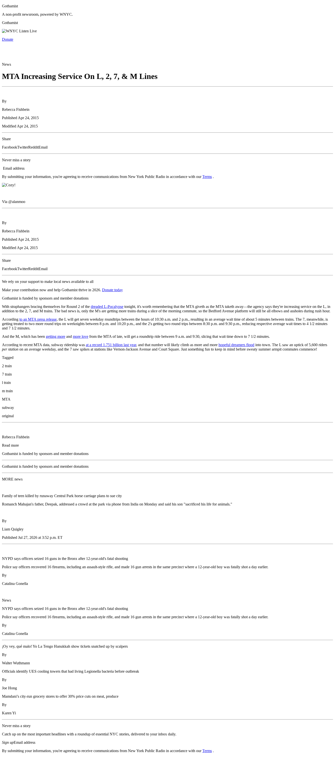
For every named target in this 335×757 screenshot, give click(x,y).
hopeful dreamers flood (236, 345)
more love (80, 336)
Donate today (112, 290)
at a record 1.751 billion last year (111, 345)
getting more (55, 336)
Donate (7, 39)
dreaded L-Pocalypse (107, 306)
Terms (207, 177)
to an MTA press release (38, 319)
